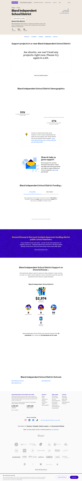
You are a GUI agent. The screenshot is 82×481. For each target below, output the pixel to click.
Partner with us (48, 2)
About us (55, 2)
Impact (43, 397)
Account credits (55, 397)
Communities (64, 397)
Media (63, 399)
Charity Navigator (15, 403)
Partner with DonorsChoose (41, 469)
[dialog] (41, 477)
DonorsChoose (15, 2)
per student (49, 192)
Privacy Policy (19, 479)
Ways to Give (55, 394)
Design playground (65, 402)
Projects (26, 36)
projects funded (30, 406)
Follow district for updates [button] (19, 18)
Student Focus (44, 399)
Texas (18, 7)
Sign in (69, 2)
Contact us (64, 403)
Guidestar (22, 403)
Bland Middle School (16, 383)
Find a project (54, 396)
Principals (35, 426)
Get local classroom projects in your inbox (50, 420)
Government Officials (58, 426)
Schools (55, 36)
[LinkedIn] (29, 420)
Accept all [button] (74, 477)
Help (60, 2)
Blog (66, 399)
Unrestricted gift (55, 408)
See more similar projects (41, 75)
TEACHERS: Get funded (38, 2)
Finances (43, 400)
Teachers (29, 426)
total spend (32, 192)
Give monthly (54, 403)
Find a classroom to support (26, 2)
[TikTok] (37, 420)
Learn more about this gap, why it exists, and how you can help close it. (43, 140)
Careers (43, 403)
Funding (41, 36)
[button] (62, 477)
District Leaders (44, 426)
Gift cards (54, 399)
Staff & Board (44, 402)
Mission (43, 396)
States (13, 7)
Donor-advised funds (56, 400)
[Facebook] (33, 420)
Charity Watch (33, 402)
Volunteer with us (55, 405)
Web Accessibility (45, 405)
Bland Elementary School (18, 380)
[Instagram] (25, 420)
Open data (64, 400)
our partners (55, 429)
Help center (64, 396)
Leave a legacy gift (55, 406)
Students (34, 36)
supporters (15, 406)
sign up (54, 170)
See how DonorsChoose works (41, 249)
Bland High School (46, 380)
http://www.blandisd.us (64, 13)
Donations (48, 36)
